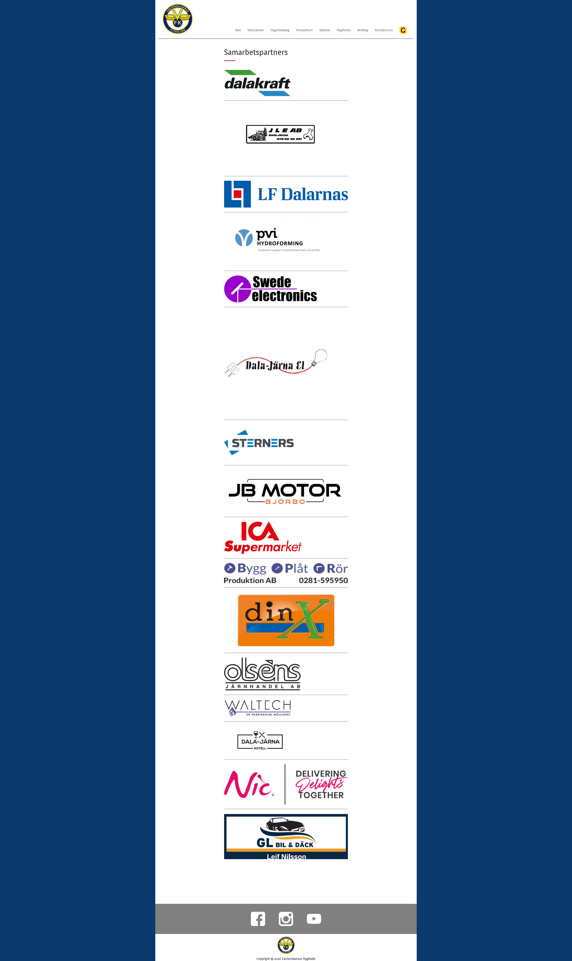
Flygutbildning (280, 30)
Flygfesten (344, 30)
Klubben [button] (324, 30)
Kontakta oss (384, 30)
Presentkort (304, 30)
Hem (238, 30)
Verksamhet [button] (256, 30)
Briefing (363, 30)
